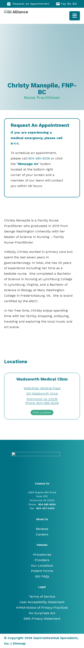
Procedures (42, 554)
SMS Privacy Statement (42, 618)
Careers (42, 534)
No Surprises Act (42, 613)
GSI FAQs (42, 576)
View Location (42, 412)
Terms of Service (42, 596)
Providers (42, 560)
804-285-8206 (39, 158)
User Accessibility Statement (42, 602)
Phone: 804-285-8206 (42, 403)
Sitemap (19, 643)
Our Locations (42, 565)
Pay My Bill (69, 3)
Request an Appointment (31, 3)
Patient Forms (42, 571)
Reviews (42, 529)
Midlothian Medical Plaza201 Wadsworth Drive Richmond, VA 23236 (42, 393)
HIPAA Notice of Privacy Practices (42, 607)
